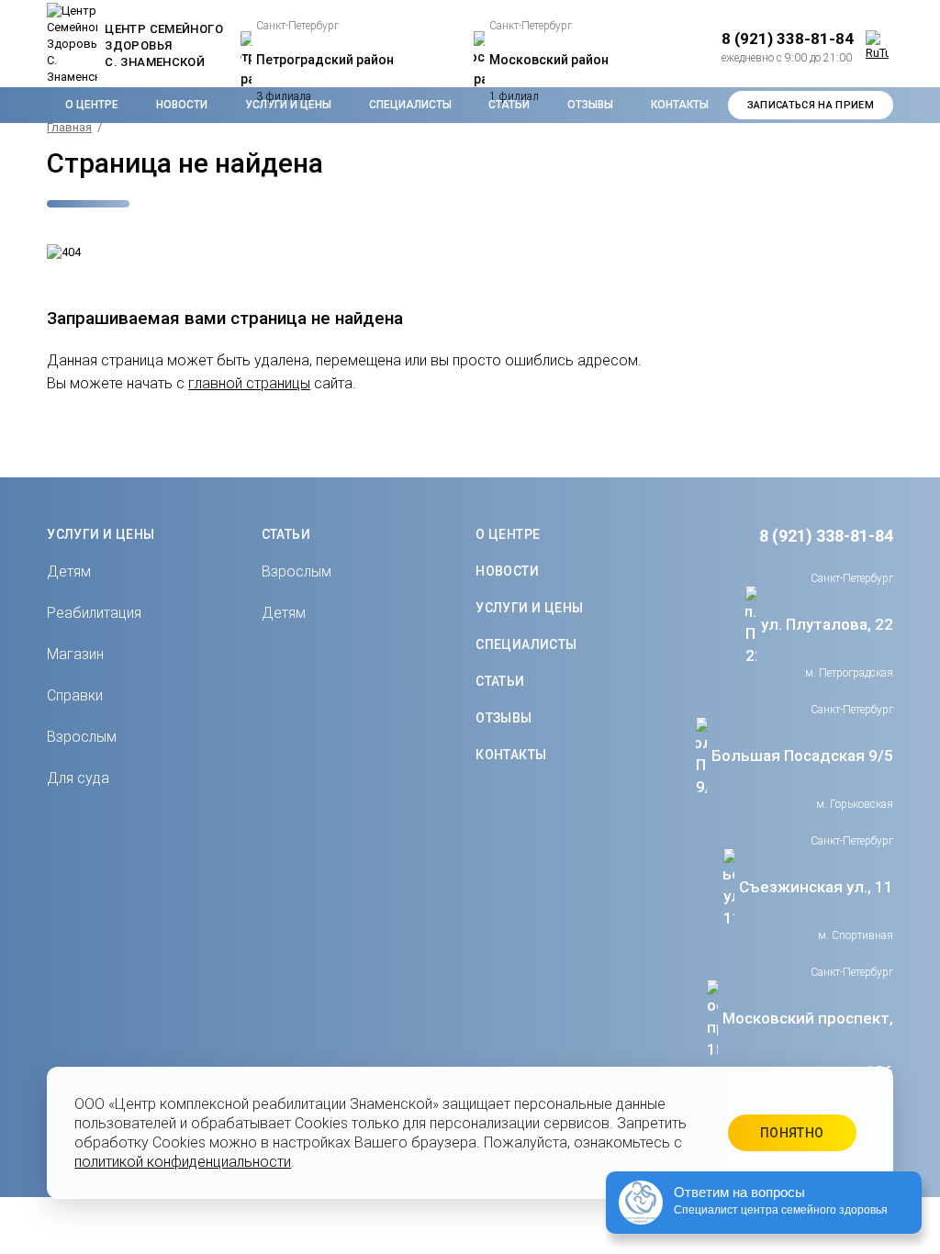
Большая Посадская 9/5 (802, 755)
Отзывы (504, 718)
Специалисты (526, 644)
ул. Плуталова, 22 (827, 624)
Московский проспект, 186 (807, 1044)
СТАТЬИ (286, 534)
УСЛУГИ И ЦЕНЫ (100, 534)
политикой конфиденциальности (182, 1161)
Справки (75, 695)
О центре (91, 104)
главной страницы (249, 383)
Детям (69, 571)
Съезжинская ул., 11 (816, 887)
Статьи (500, 681)
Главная (69, 127)
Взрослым (82, 736)
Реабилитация (94, 612)
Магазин (75, 654)
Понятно (792, 1132)
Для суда (78, 778)
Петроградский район (325, 59)
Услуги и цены (529, 607)
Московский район (549, 59)
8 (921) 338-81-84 (826, 535)
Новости (181, 104)
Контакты (680, 104)
